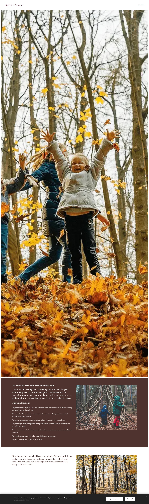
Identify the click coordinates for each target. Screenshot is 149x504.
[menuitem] (141, 5)
